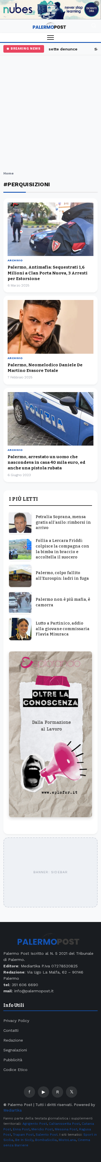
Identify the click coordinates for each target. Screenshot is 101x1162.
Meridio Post (42, 1129)
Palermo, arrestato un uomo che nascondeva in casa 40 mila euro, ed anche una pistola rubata (46, 462)
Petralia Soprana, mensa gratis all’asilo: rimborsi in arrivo (63, 522)
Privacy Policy (16, 1020)
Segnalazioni (15, 1050)
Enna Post (21, 1129)
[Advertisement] (50, 114)
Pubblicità (12, 1060)
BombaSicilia (46, 1140)
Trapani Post (23, 1135)
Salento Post (47, 1135)
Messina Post (66, 1129)
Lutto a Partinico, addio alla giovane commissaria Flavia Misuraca (62, 629)
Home (8, 173)
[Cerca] (94, 26)
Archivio (15, 260)
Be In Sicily (24, 1140)
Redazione (13, 1040)
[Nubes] (50, 9)
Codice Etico (15, 1069)
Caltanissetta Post (64, 1124)
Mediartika (12, 1110)
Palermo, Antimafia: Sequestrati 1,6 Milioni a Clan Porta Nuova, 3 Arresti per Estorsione (48, 273)
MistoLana (67, 1140)
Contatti (11, 1030)
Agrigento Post (34, 1124)
